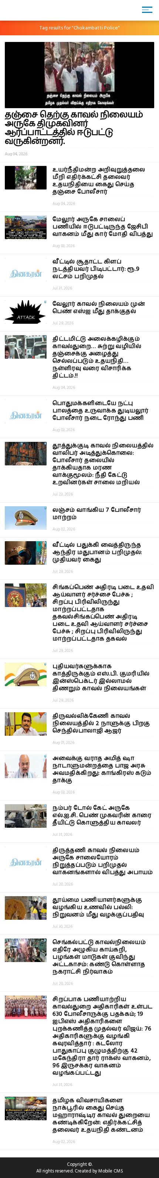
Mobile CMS (110, 1171)
